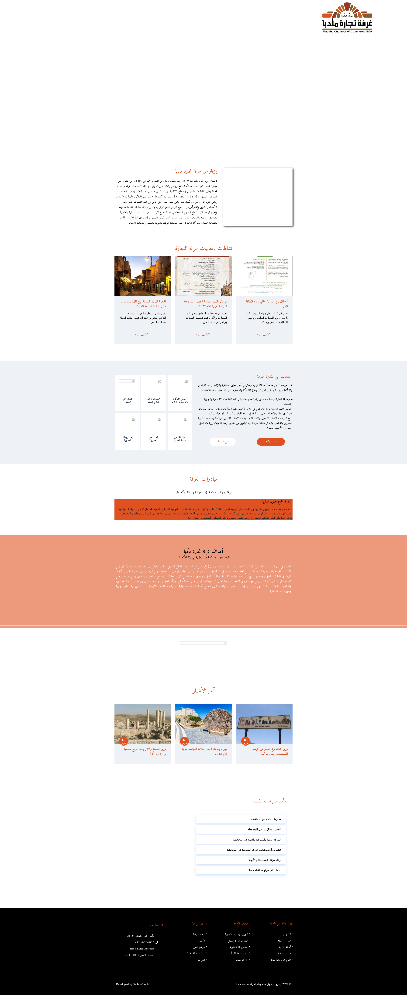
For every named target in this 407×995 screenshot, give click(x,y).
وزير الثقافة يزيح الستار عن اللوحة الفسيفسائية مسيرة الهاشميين (270, 751)
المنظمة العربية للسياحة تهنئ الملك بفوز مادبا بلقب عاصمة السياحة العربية (143, 304)
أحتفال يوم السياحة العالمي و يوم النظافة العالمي (267, 304)
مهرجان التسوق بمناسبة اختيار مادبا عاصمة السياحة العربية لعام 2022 (205, 304)
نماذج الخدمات (223, 441)
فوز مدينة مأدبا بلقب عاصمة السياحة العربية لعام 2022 (204, 751)
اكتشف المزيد (263, 335)
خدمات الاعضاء (271, 441)
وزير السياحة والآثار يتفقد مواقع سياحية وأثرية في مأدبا (145, 751)
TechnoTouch (140, 984)
